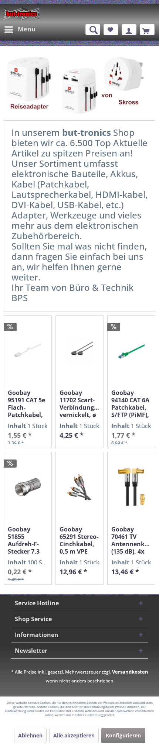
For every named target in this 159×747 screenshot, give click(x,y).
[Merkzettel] (111, 29)
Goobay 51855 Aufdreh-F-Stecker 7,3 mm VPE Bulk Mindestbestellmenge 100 (28, 540)
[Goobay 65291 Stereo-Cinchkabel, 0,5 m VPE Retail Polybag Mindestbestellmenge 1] (79, 487)
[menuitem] (19, 29)
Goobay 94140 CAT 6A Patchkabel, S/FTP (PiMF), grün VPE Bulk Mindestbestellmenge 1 (131, 404)
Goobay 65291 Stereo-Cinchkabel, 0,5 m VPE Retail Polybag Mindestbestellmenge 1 (79, 540)
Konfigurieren (123, 735)
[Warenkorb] (147, 29)
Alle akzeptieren (74, 735)
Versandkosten (130, 671)
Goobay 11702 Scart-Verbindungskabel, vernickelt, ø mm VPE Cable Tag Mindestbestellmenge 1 (79, 404)
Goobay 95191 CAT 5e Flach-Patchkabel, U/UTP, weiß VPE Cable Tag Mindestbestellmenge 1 (28, 404)
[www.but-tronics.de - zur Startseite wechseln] (21, 13)
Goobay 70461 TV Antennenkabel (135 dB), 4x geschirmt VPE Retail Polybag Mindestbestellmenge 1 (131, 540)
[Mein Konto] (129, 29)
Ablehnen (30, 735)
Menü (26, 29)
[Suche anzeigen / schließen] (92, 29)
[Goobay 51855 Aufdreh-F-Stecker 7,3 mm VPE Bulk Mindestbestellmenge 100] (28, 487)
